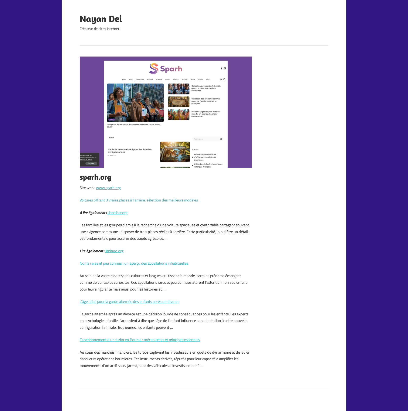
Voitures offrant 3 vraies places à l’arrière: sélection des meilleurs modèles (139, 200)
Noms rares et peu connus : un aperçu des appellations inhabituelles (134, 263)
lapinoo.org (114, 251)
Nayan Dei (101, 18)
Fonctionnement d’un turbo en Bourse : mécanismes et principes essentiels (140, 340)
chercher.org (118, 212)
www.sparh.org (108, 188)
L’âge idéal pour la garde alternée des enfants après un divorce (129, 301)
